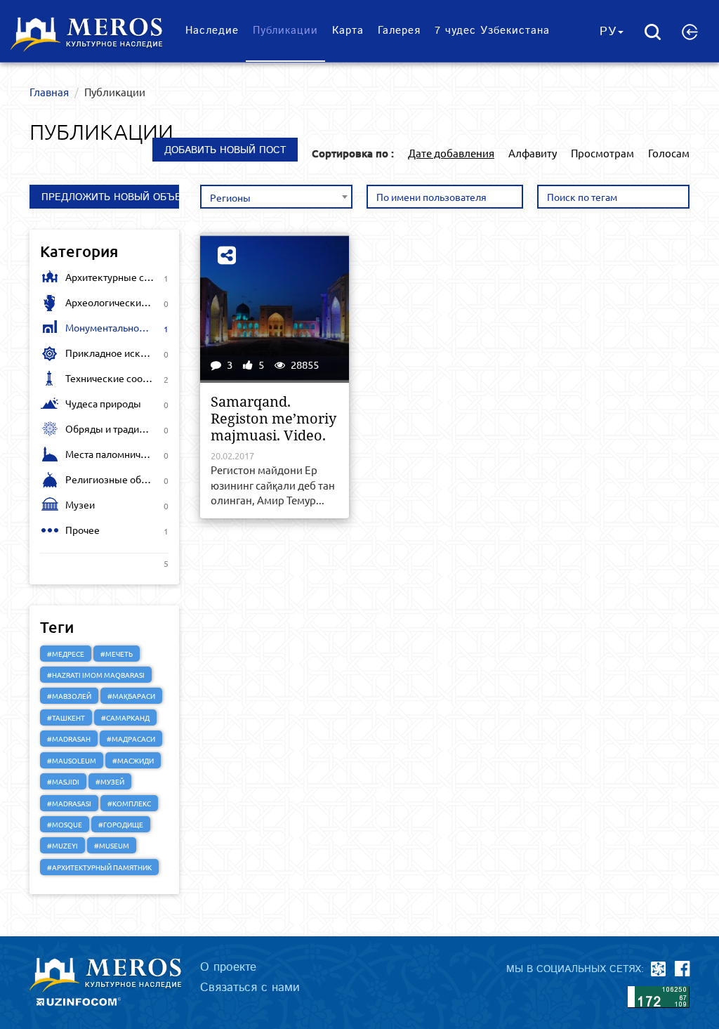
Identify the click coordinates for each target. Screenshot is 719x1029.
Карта (348, 30)
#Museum (111, 845)
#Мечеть (116, 653)
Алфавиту (532, 152)
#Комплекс (129, 803)
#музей (109, 781)
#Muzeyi (62, 845)
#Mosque (64, 824)
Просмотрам (602, 152)
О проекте (228, 967)
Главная (49, 91)
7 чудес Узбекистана (492, 30)
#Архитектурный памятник (99, 867)
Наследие (212, 30)
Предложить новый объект (110, 197)
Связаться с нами (250, 987)
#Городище (120, 824)
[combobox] (276, 197)
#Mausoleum (71, 760)
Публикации (285, 30)
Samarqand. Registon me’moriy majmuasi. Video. (273, 418)
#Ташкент (66, 717)
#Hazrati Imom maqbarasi (96, 674)
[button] (689, 31)
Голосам (669, 152)
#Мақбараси (131, 695)
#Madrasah (69, 738)
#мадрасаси (131, 738)
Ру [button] (608, 31)
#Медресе (65, 653)
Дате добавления (451, 152)
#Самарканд (125, 717)
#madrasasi (69, 803)
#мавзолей (69, 695)
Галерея (399, 30)
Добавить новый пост (225, 150)
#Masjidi (63, 781)
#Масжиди (133, 760)
